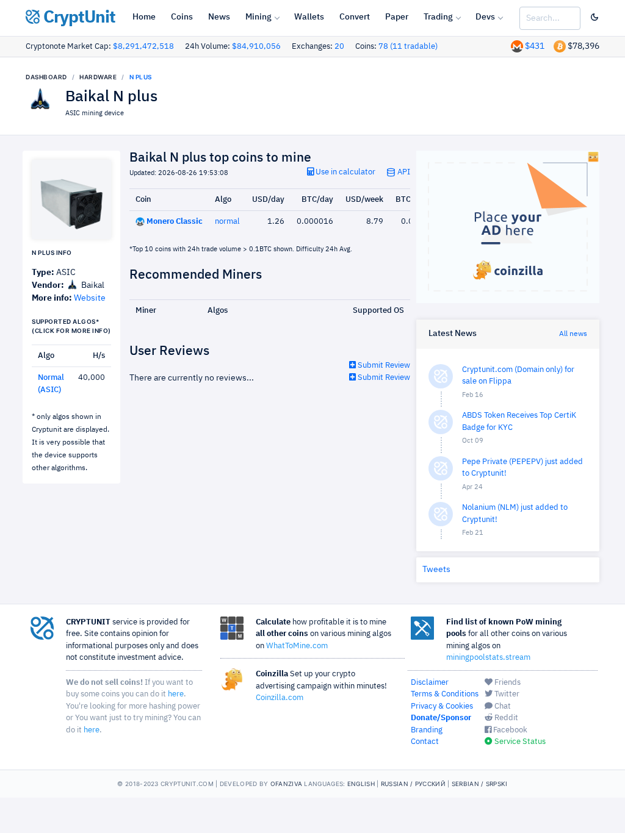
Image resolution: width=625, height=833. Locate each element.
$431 (534, 46)
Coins (182, 17)
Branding (427, 730)
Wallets (309, 17)
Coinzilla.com (279, 698)
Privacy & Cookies (442, 706)
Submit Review (383, 366)
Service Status (519, 742)
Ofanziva (286, 783)
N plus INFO (52, 252)
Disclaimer (430, 683)
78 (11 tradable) (408, 47)
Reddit (505, 718)
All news (573, 334)
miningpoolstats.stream (488, 658)
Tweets (436, 569)
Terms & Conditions (445, 694)
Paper (396, 17)
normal (227, 222)
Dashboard (46, 76)
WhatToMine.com (297, 646)
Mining (258, 17)
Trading (438, 17)
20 (339, 47)
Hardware (98, 76)
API (403, 172)
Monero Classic (174, 222)
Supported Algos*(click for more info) (71, 326)
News (219, 17)
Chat (502, 706)
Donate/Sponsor (441, 718)
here (176, 694)
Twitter (506, 694)
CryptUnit (77, 17)
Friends (507, 683)
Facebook (509, 730)
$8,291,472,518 (143, 47)
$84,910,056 (256, 47)
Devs (485, 17)
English (361, 783)
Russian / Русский (413, 783)
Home (144, 17)
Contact (425, 742)
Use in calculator (344, 172)
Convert (354, 17)
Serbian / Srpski (480, 783)
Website (90, 298)
